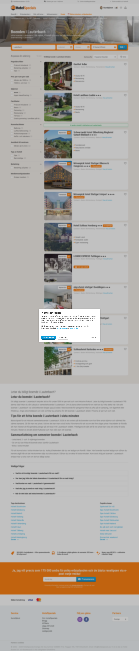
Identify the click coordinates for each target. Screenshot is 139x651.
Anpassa (93, 337)
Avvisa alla (63, 337)
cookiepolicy (74, 328)
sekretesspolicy (62, 328)
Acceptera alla (48, 337)
